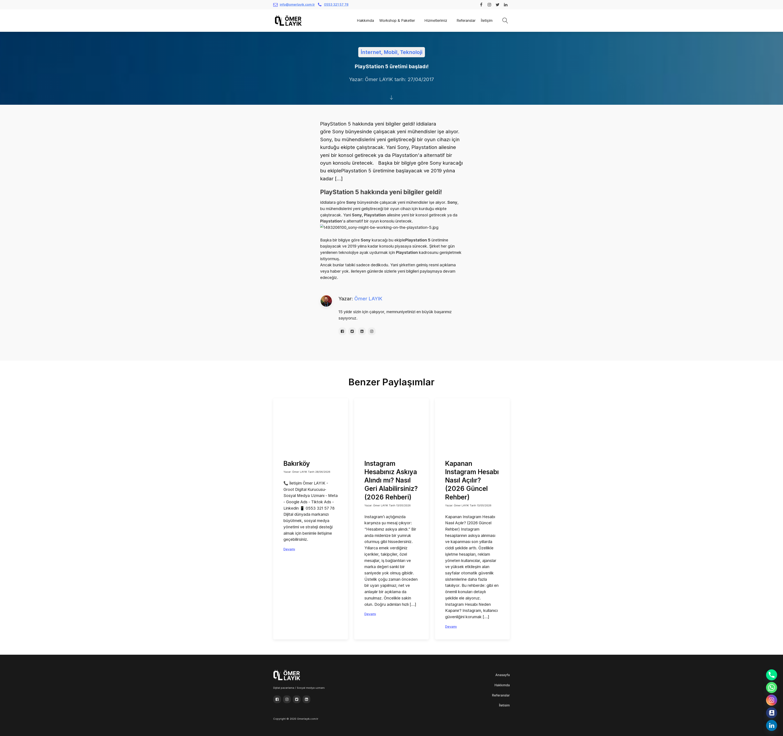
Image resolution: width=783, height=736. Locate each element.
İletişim (487, 20)
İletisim (504, 705)
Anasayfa (502, 675)
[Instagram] (771, 700)
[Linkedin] (771, 725)
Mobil (390, 52)
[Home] (351, 20)
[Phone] (771, 674)
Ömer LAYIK (368, 299)
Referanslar (466, 20)
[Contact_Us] (771, 712)
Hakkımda (365, 20)
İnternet (371, 52)
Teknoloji (411, 52)
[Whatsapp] (771, 687)
